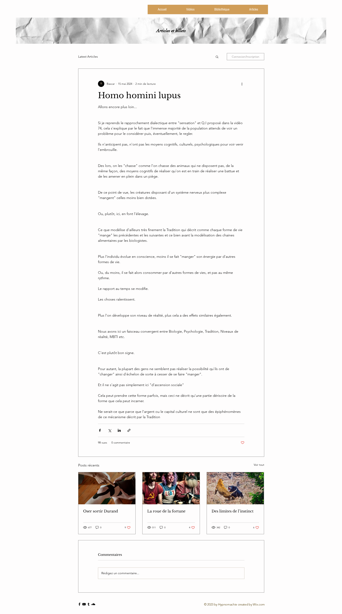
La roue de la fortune (166, 511)
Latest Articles (88, 56)
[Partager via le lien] (129, 430)
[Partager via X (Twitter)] (109, 430)
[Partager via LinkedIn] (119, 430)
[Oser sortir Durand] (107, 488)
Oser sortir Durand (100, 511)
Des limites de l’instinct (233, 511)
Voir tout (259, 464)
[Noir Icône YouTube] (84, 604)
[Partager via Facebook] (100, 430)
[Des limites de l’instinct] (235, 488)
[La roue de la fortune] (171, 488)
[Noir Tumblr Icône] (88, 604)
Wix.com (259, 604)
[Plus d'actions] (242, 83)
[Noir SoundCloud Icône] (93, 604)
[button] (217, 56)
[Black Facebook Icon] (79, 604)
